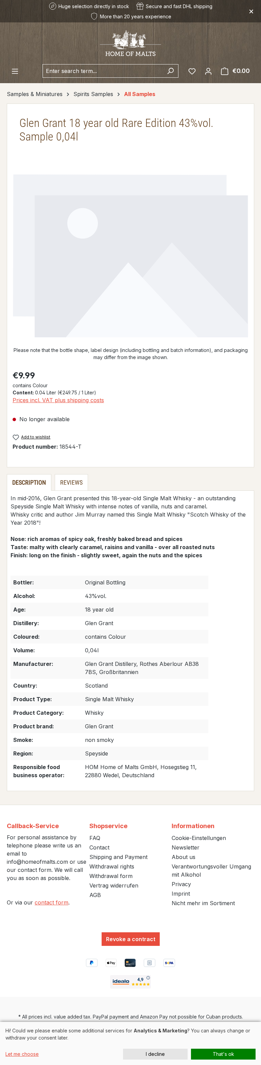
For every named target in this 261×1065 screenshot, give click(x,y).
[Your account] (208, 71)
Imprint (181, 893)
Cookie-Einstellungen (199, 838)
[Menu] (15, 71)
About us (183, 857)
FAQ (94, 838)
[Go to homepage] (130, 43)
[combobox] (102, 71)
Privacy (181, 884)
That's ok (223, 1054)
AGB (95, 895)
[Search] (170, 71)
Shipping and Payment (118, 857)
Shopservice (108, 825)
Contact (99, 847)
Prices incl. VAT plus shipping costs (58, 400)
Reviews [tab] (71, 482)
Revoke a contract (130, 939)
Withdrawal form (111, 876)
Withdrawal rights (111, 866)
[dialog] (130, 1043)
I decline (155, 1054)
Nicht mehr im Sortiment (203, 903)
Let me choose (22, 1054)
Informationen (193, 825)
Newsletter (185, 847)
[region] (130, 255)
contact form (51, 902)
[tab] (29, 482)
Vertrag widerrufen (113, 885)
